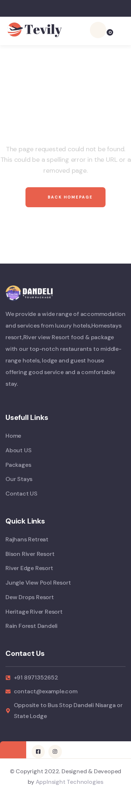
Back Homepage (69, 197)
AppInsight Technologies (69, 782)
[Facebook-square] (38, 751)
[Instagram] (54, 751)
